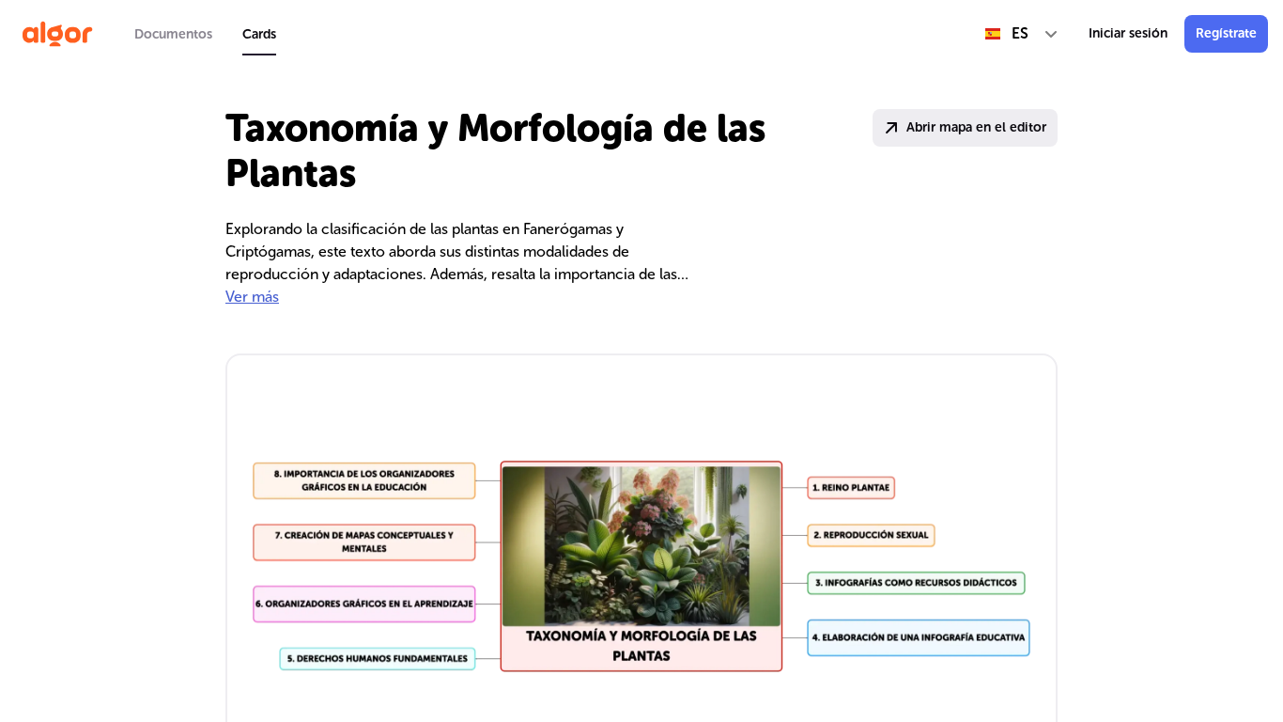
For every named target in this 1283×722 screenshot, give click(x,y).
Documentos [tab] (173, 34)
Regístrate (1226, 33)
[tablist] (205, 34)
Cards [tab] (259, 34)
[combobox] (1022, 34)
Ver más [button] (252, 297)
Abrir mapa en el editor (976, 127)
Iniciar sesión (1128, 33)
